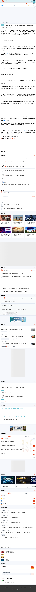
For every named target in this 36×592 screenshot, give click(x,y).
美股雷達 (6, 334)
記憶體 (4, 498)
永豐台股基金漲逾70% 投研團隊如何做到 (10, 136)
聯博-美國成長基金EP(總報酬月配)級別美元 (8, 441)
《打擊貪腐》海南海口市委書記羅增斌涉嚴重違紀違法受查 (12, 208)
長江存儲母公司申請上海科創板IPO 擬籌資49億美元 (5, 235)
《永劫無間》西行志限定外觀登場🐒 (17, 235)
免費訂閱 (32, 574)
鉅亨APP (8, 587)
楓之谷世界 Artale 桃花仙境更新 (30, 235)
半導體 (4, 503)
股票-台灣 (5, 446)
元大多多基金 (3, 453)
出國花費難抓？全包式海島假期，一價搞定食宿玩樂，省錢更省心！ (17, 223)
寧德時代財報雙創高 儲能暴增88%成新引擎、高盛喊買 (30, 223)
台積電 (4, 501)
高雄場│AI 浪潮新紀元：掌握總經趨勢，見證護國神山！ (15, 175)
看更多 (34, 155)
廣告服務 (21, 587)
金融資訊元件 (26, 587)
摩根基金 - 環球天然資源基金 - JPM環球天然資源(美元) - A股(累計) (12, 449)
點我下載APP (12, 138)
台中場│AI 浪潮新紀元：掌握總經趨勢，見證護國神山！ (15, 161)
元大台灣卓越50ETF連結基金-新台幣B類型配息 (8, 445)
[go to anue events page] (31, 3)
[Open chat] (33, 5)
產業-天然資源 (6, 451)
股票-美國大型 (6, 442)
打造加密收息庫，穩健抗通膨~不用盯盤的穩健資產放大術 (14, 170)
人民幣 (6, 53)
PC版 (5, 587)
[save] (27, 5)
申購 (34, 446)
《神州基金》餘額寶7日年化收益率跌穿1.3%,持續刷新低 (11, 204)
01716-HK (26, 130)
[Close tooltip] (33, 8)
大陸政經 (6, 22)
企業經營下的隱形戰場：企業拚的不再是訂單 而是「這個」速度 (5, 223)
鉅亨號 (12, 587)
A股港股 (3, 22)
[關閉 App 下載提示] (0, 1)
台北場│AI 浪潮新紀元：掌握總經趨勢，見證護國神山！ (15, 166)
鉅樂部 (15, 587)
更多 (33, 270)
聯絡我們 (30, 587)
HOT (5, 161)
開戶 (34, 442)
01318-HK (19, 33)
